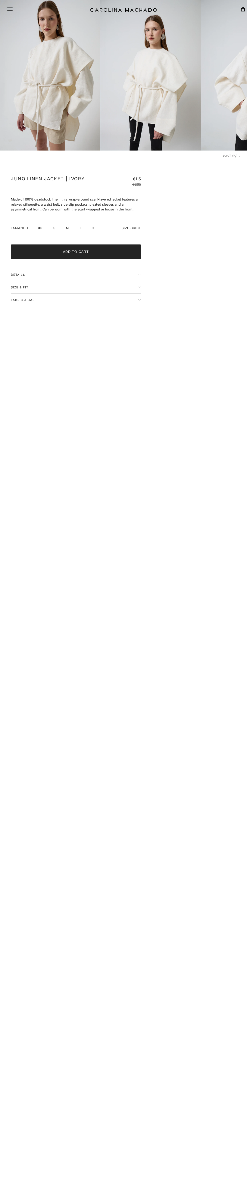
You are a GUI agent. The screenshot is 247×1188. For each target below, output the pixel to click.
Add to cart (76, 251)
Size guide (131, 228)
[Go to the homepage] (123, 9)
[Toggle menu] (9, 9)
